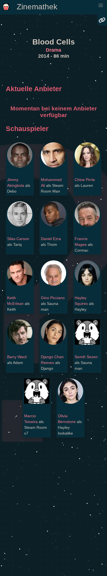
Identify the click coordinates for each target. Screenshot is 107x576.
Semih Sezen (86, 357)
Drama (53, 50)
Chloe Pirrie (85, 179)
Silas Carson (18, 238)
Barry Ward (17, 357)
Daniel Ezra (51, 238)
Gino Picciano (53, 298)
